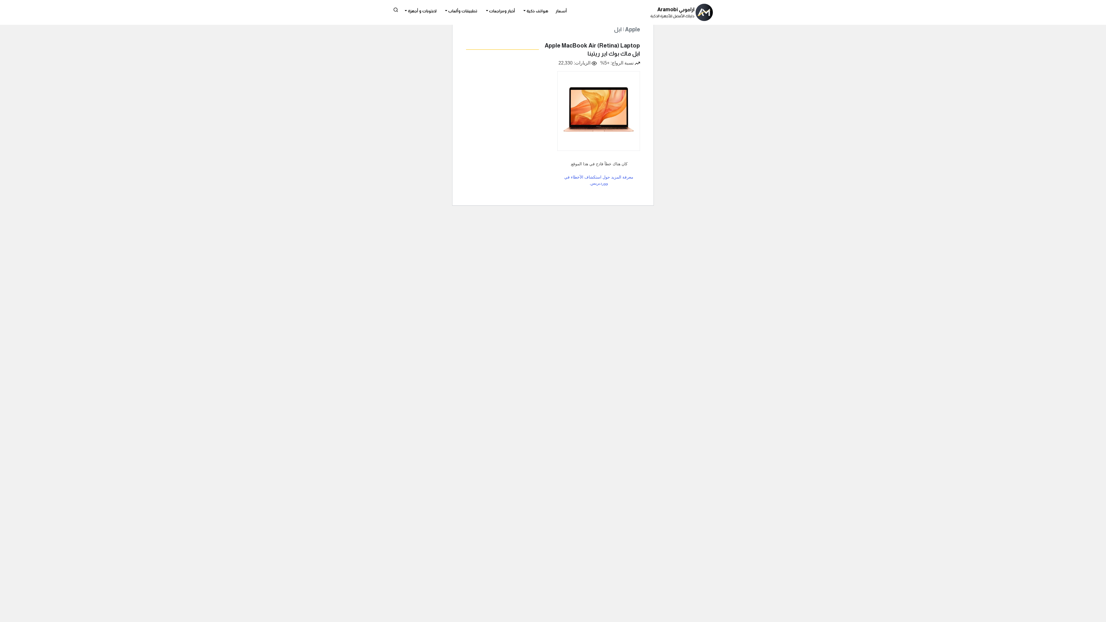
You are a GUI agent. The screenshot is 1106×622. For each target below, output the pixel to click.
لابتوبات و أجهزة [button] (422, 11)
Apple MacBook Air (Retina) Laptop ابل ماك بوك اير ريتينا (592, 49)
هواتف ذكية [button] (537, 11)
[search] (395, 10)
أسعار (561, 11)
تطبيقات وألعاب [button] (462, 11)
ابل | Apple (627, 29)
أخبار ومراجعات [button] (501, 11)
